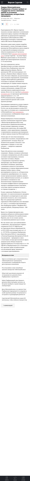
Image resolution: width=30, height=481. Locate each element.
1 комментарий (7, 305)
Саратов (15, 2)
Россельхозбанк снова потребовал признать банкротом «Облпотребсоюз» (14, 268)
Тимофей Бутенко (6, 20)
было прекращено (17, 112)
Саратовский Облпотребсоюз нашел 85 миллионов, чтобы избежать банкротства (14, 299)
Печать (15, 20)
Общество (17, 18)
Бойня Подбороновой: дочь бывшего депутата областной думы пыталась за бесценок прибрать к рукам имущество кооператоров (14, 283)
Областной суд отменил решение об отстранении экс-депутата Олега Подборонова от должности (13, 274)
